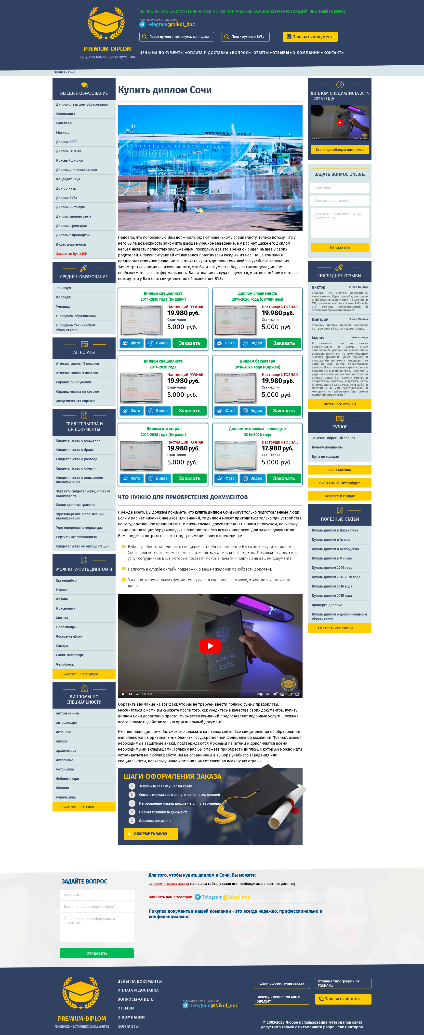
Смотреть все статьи (335, 628)
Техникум (63, 288)
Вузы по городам (325, 457)
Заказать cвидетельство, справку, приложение (83, 493)
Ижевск (62, 590)
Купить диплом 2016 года (332, 586)
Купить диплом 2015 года (332, 596)
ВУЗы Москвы (340, 470)
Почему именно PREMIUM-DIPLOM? (279, 999)
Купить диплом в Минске (332, 558)
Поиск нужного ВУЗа (248, 37)
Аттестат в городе (340, 496)
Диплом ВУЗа (66, 198)
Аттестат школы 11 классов (77, 364)
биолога (62, 788)
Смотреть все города (80, 674)
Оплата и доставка (207, 52)
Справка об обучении (73, 382)
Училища (63, 307)
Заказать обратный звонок (333, 438)
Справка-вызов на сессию (77, 392)
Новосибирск (66, 627)
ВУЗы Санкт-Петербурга (339, 483)
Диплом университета (73, 216)
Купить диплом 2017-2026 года (336, 577)
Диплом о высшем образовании (82, 104)
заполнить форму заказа (169, 884)
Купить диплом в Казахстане (335, 530)
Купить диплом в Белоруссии (335, 549)
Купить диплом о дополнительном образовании (339, 616)
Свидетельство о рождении (78, 440)
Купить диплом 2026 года (332, 568)
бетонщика (65, 769)
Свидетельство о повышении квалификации (79, 480)
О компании (306, 52)
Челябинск (65, 664)
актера (61, 741)
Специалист (65, 114)
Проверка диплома (327, 605)
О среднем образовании (76, 316)
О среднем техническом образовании (75, 327)
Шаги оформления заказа (281, 983)
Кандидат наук (68, 179)
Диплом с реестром (71, 226)
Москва (62, 618)
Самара (62, 646)
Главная (59, 72)
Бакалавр (64, 123)
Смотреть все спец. (78, 807)
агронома (64, 732)
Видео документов (71, 244)
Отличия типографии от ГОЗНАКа (338, 983)
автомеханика (67, 713)
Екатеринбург (67, 580)
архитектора (66, 751)
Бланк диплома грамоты (75, 505)
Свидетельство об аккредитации (82, 546)
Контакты (334, 52)
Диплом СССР (66, 142)
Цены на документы (161, 52)
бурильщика (66, 797)
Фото (135, 343)
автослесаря (66, 723)
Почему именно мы (327, 447)
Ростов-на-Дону (69, 636)
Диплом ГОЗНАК (68, 151)
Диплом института (70, 207)
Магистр (62, 132)
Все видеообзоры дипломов (340, 149)
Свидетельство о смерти (75, 468)
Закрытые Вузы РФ (71, 254)
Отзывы (280, 52)
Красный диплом (69, 160)
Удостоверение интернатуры (79, 528)
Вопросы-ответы (250, 52)
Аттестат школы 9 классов (77, 373)
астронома (64, 760)
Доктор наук (66, 188)
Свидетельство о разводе (77, 459)
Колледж (63, 297)
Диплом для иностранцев (76, 170)
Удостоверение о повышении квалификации (80, 516)
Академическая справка (75, 401)
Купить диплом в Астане (331, 540)
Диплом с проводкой (73, 235)
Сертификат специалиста (76, 537)
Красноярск (65, 608)
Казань (62, 599)
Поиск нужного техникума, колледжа (179, 37)
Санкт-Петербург (69, 655)
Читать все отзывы (340, 404)
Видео (162, 343)
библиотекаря (67, 779)
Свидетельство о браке (75, 450)
